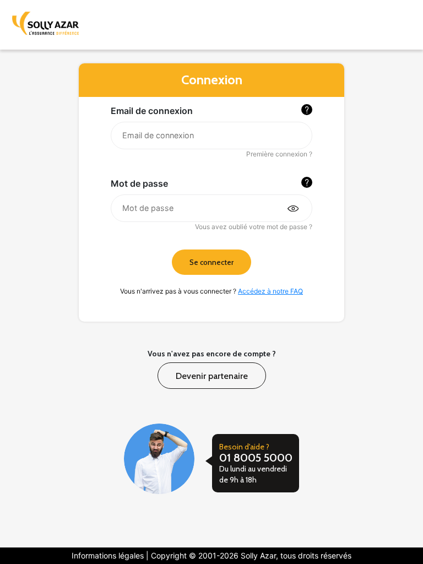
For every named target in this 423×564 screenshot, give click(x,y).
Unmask (292, 207)
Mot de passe (139, 183)
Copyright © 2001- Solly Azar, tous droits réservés (251, 555)
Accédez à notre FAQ (270, 291)
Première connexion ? (279, 154)
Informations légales (109, 555)
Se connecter (211, 262)
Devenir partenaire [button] (212, 375)
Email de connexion (152, 110)
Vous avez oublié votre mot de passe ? (253, 227)
